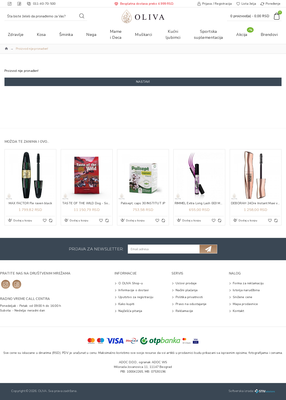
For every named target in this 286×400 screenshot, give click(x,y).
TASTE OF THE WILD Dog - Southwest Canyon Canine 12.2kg (86, 203)
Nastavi (143, 82)
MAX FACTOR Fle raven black (30, 203)
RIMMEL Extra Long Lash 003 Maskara (199, 203)
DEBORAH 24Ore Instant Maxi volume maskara (255, 203)
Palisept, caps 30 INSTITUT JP (143, 203)
